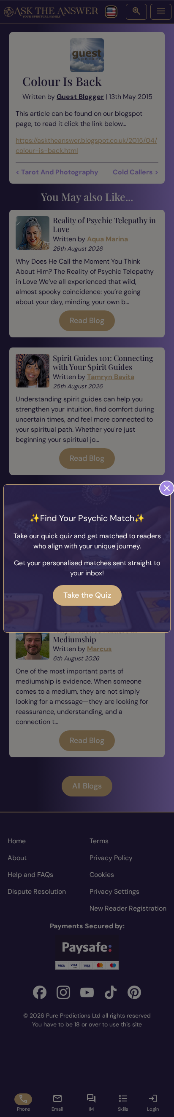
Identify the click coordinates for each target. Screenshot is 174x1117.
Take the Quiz (87, 595)
